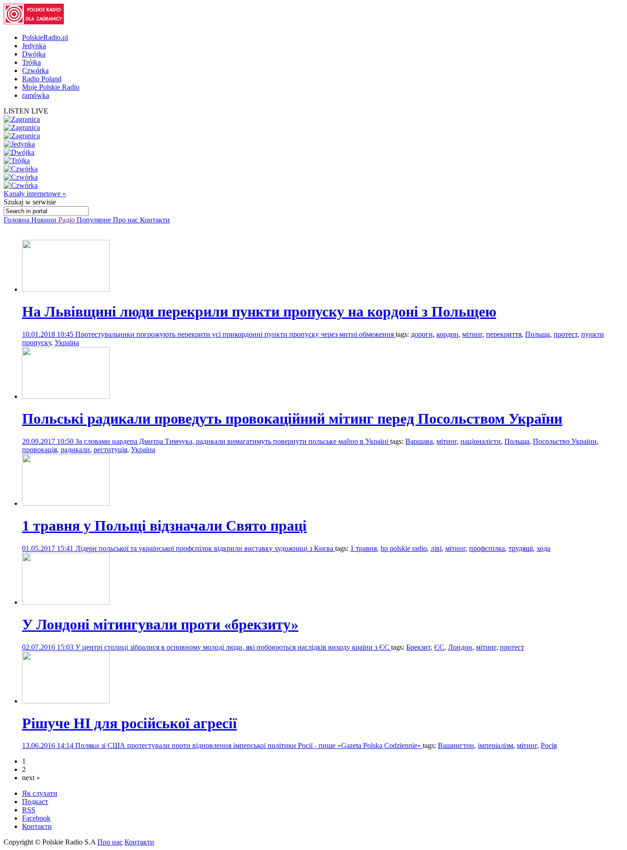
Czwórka (35, 70)
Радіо (67, 220)
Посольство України (565, 441)
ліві (436, 548)
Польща (537, 334)
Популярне (95, 220)
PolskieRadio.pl (45, 37)
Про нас (126, 220)
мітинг (472, 334)
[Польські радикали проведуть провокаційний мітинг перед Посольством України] (66, 396)
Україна (67, 342)
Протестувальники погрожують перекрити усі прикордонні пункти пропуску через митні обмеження (235, 334)
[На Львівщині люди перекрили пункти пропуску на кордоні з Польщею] (66, 289)
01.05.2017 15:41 (48, 548)
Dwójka (33, 54)
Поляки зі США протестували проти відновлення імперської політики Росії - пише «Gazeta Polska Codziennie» (249, 745)
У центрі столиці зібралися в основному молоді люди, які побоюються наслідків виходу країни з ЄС (233, 647)
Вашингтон (456, 745)
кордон (448, 334)
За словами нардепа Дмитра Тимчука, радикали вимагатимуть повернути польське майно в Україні (232, 441)
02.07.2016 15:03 (48, 647)
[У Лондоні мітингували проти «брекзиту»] (66, 602)
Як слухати (39, 793)
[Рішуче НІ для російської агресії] (66, 701)
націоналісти (480, 441)
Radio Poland (42, 79)
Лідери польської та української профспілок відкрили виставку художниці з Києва (205, 548)
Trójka (31, 62)
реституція (110, 449)
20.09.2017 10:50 (48, 441)
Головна (17, 220)
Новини (44, 220)
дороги (422, 334)
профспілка (487, 548)
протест (565, 334)
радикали (75, 449)
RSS (28, 810)
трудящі (521, 548)
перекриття (503, 334)
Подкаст (35, 801)
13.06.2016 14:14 (48, 745)
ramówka (35, 95)
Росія (549, 745)
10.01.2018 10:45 (48, 334)
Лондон (460, 647)
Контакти (155, 220)
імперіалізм (495, 745)
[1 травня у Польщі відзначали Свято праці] (66, 503)
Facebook (36, 818)
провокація (39, 449)
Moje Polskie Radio (50, 87)
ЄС (439, 647)
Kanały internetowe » (35, 194)
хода (543, 548)
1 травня (363, 548)
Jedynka (34, 46)
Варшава (419, 441)
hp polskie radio (404, 548)
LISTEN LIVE (26, 111)
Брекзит (418, 647)
